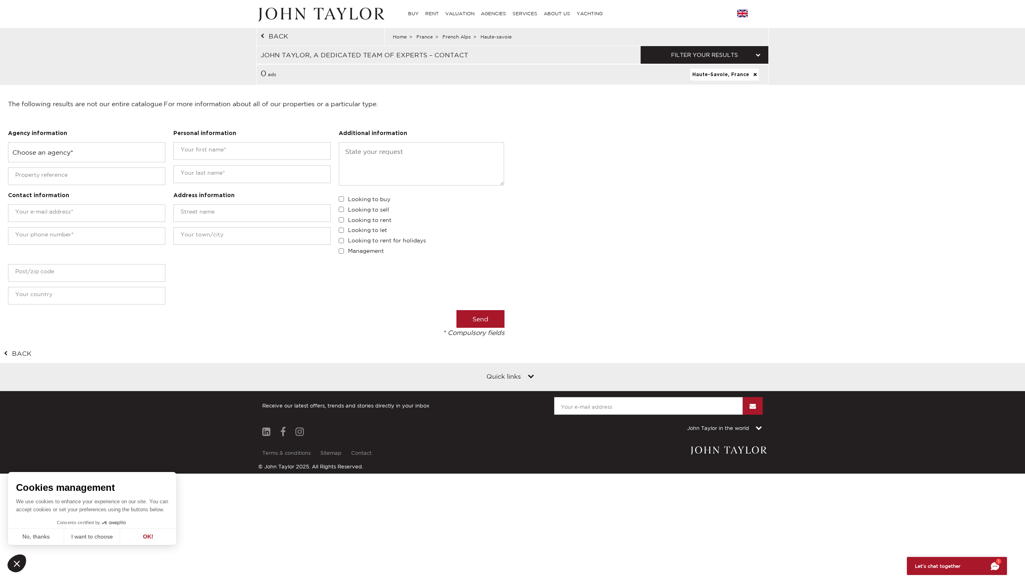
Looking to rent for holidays (387, 240)
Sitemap (331, 453)
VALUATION (459, 13)
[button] (16, 563)
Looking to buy (369, 199)
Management (366, 251)
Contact (361, 453)
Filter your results (704, 55)
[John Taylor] (320, 14)
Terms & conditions (286, 453)
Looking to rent (370, 220)
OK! (148, 536)
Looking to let (367, 230)
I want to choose (92, 536)
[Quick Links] (531, 377)
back (278, 36)
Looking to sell (368, 209)
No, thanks (36, 536)
